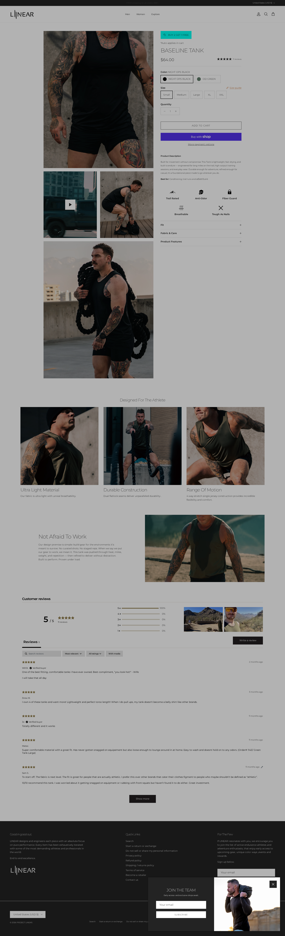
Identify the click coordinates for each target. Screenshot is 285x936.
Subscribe (181, 914)
